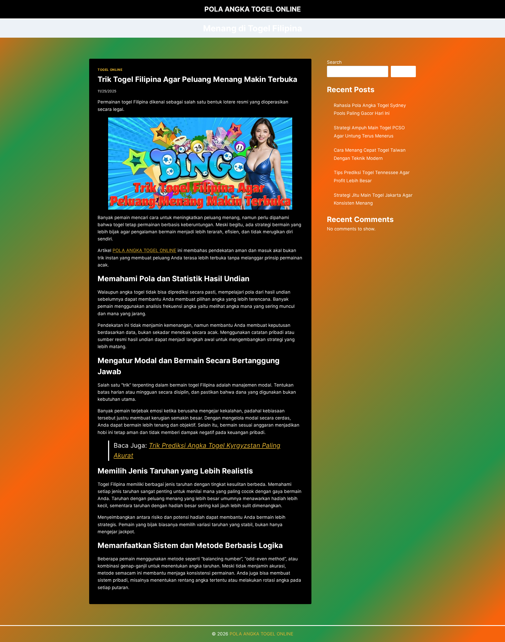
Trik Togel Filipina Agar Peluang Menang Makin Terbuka (197, 79)
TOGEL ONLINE (110, 70)
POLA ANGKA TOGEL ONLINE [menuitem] (144, 250)
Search (334, 62)
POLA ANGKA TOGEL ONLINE (261, 633)
